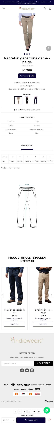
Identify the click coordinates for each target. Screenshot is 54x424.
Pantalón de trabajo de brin (14, 311)
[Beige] (18, 100)
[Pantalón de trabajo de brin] (14, 286)
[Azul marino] (36, 100)
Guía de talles (27, 415)
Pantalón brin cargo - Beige (43, 311)
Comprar (32, 420)
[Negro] (27, 100)
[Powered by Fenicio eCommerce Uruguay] (49, 401)
